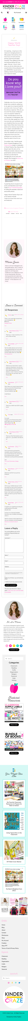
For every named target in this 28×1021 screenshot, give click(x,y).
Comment (7, 538)
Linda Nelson (11, 382)
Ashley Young (11, 482)
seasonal (22, 29)
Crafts (3, 964)
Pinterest (21, 208)
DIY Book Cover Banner (14, 862)
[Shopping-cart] (21, 645)
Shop (3, 938)
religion (13, 29)
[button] (2, 12)
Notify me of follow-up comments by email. (14, 578)
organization (21, 22)
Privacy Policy (7, 573)
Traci (9, 414)
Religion (4, 967)
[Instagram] (17, 645)
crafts (5, 29)
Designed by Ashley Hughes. (14, 1017)
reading (13, 22)
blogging (15, 208)
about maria (9, 208)
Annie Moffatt (11, 344)
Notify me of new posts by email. (14, 581)
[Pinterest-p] (14, 645)
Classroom (5, 956)
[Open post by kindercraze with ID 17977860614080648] (5, 902)
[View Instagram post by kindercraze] (8, 905)
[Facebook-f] (7, 645)
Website (7, 566)
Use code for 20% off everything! (14, 2)
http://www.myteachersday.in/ (11, 521)
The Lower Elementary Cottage (11, 461)
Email (6, 561)
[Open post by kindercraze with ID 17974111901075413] (23, 902)
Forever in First (8, 323)
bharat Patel (11, 502)
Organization (5, 961)
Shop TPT (4, 946)
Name (6, 555)
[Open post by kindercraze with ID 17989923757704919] (23, 911)
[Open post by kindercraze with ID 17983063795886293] (14, 911)
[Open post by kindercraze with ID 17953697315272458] (14, 902)
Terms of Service (14, 573)
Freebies (4, 943)
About (3, 930)
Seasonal (4, 969)
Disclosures (5, 935)
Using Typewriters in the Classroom (14, 833)
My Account (17, 12)
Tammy (9, 315)
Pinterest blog (8, 145)
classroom (5, 22)
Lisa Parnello (11, 446)
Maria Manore (12, 331)
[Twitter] (10, 645)
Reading (4, 959)
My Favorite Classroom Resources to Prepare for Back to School (14, 804)
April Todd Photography (15, 187)
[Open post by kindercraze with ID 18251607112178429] (5, 911)
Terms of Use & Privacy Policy (10, 948)
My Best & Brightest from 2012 (14, 890)
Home (3, 925)
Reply (5, 325)
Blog (3, 927)
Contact (4, 933)
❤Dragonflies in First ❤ (10, 424)
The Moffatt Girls (8, 354)
